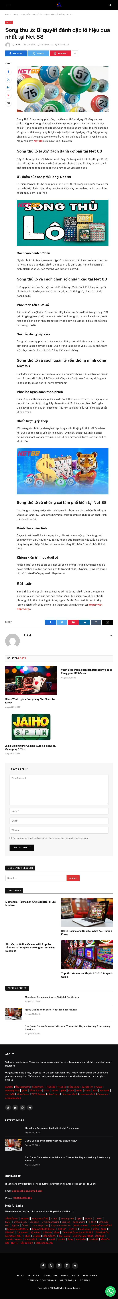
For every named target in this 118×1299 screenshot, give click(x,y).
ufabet (54, 1218)
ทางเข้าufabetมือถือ (83, 1236)
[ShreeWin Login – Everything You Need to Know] (31, 680)
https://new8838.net (18, 1229)
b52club (47, 1232)
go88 (24, 1090)
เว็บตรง (25, 1225)
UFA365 (9, 1232)
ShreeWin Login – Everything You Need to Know (30, 701)
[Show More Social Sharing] (75, 53)
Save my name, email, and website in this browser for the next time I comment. (51, 838)
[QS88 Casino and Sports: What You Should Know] (87, 912)
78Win (98, 1218)
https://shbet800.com (43, 1229)
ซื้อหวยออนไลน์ (22, 1087)
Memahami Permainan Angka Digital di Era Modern (30, 903)
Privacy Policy (70, 1275)
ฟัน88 (71, 1090)
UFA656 (92, 1222)
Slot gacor (64, 1236)
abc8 (27, 1236)
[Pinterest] (8, 95)
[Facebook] (8, 72)
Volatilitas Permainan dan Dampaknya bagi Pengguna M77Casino (86, 671)
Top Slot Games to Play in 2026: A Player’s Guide (87, 975)
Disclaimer (90, 1275)
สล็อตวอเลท (73, 1087)
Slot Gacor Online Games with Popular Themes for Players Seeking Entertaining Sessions (30, 948)
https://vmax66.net (61, 1225)
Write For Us (68, 1280)
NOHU (14, 1243)
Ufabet (25, 1218)
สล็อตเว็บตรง (38, 1087)
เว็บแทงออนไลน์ (69, 1094)
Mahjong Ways (12, 1090)
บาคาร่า (62, 1229)
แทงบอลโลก (87, 1087)
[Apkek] (59, 5)
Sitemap (85, 1280)
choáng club (67, 1218)
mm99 (79, 1090)
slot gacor (85, 1229)
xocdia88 (104, 1090)
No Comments (47, 45)
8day (95, 1090)
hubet (8, 1222)
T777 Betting (38, 1094)
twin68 (98, 1087)
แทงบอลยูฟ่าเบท (40, 1225)
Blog (16, 14)
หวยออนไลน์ (30, 1239)
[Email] (8, 103)
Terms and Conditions (42, 1280)
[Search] (109, 5)
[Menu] (9, 5)
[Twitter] (8, 79)
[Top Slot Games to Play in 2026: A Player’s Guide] (87, 954)
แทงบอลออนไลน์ (87, 1094)
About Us (33, 1275)
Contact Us (50, 1275)
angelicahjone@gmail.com (27, 1191)
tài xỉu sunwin (81, 1225)
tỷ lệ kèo (61, 1087)
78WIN (88, 1218)
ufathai (37, 1236)
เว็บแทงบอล (102, 1094)
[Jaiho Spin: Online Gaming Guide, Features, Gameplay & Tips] (31, 727)
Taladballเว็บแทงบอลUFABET (77, 1232)
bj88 (79, 1218)
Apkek (17, 45)
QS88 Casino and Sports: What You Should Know (86, 933)
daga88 (9, 1087)
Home (8, 14)
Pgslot (15, 1225)
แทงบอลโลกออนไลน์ (101, 1225)
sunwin (54, 1090)
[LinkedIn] (8, 87)
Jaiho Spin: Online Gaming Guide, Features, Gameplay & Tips (30, 747)
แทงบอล (66, 1222)
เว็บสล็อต (51, 1087)
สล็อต (46, 1090)
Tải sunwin (22, 1232)
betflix (42, 1239)
